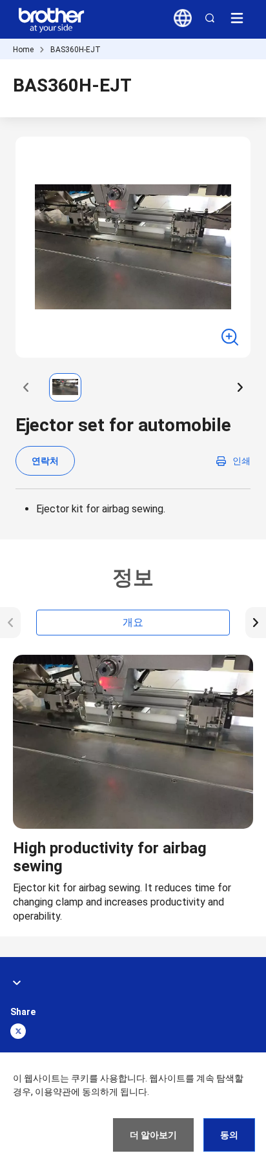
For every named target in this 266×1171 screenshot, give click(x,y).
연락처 (45, 461)
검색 (209, 18)
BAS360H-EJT (75, 49)
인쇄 (241, 461)
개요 (133, 622)
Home (23, 49)
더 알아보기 (153, 1135)
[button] (25, 387)
